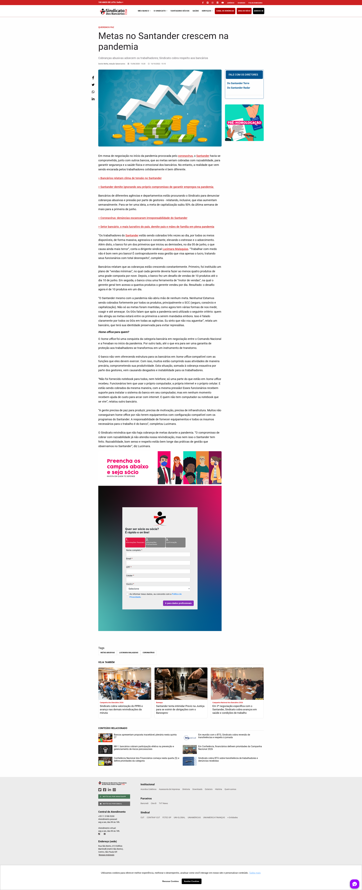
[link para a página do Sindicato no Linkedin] (217, 3)
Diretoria (186, 789)
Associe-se (258, 11)
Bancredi (144, 803)
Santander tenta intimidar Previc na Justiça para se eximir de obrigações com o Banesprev (180, 709)
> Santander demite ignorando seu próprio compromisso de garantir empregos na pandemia (156, 187)
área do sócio (244, 11)
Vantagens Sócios (180, 11)
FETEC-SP (166, 817)
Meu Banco (143, 11)
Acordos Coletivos (148, 789)
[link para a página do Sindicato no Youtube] (222, 3)
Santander (202, 156)
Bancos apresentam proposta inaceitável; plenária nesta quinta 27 (145, 736)
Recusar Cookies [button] (170, 881)
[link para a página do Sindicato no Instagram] (212, 3)
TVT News (163, 803)
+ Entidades (232, 817)
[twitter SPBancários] (100, 790)
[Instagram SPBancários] (115, 790)
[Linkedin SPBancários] (110, 790)
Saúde (196, 11)
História (218, 789)
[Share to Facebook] (93, 77)
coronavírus (185, 156)
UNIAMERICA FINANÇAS (214, 817)
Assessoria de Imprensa (169, 789)
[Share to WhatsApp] (93, 91)
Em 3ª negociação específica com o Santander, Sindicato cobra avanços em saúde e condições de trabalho (234, 709)
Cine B (153, 803)
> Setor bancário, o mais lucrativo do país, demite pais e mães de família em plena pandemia (156, 226)
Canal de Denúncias (225, 11)
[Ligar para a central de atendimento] (99, 834)
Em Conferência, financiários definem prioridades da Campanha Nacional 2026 (230, 747)
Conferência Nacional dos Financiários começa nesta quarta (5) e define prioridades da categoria (146, 759)
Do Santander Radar (238, 87)
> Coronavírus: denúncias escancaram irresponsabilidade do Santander (142, 218)
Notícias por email (112, 803)
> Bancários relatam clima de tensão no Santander (130, 178)
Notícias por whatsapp (114, 796)
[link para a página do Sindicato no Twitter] (207, 3)
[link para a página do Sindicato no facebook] (203, 3)
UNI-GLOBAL (179, 817)
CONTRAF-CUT (153, 817)
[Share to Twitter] (93, 84)
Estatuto (209, 789)
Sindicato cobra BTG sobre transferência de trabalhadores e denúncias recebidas (228, 759)
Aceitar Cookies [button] (191, 881)
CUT (142, 817)
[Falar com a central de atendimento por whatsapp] (105, 834)
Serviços (207, 11)
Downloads (197, 789)
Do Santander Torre (238, 83)
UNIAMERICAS (194, 817)
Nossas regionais (106, 855)
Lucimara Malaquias (175, 249)
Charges (241, 3)
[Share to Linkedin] (93, 98)
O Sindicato (160, 11)
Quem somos (230, 789)
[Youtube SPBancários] (120, 790)
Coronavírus (148, 653)
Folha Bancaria (255, 3)
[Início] (117, 11)
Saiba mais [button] (255, 873)
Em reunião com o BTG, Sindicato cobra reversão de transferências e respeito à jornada (224, 736)
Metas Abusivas (108, 653)
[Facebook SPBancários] (105, 790)
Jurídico (230, 3)
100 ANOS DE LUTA (110, 2)
